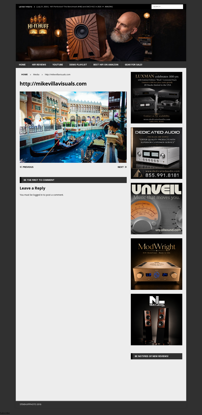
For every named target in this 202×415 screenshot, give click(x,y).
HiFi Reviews (39, 64)
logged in (38, 194)
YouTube (58, 64)
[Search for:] (167, 6)
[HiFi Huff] (101, 59)
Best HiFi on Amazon (105, 64)
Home (22, 64)
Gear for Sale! (133, 64)
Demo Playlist (78, 64)
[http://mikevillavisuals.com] (73, 160)
